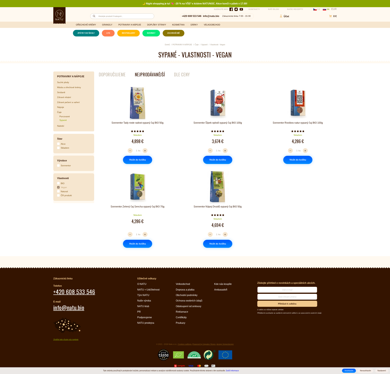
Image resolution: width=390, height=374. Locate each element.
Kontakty (254, 9)
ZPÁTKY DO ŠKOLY (86, 33)
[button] (331, 16)
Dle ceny (182, 74)
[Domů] (59, 15)
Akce (63, 144)
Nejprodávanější (150, 74)
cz (319, 9)
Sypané (63, 120)
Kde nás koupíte (223, 284)
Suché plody (63, 82)
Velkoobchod (183, 284)
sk (328, 9)
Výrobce (62, 160)
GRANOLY (107, 24)
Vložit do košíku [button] (137, 160)
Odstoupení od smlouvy (188, 306)
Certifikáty (181, 317)
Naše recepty (295, 9)
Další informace (232, 371)
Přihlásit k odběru (287, 304)
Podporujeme (144, 317)
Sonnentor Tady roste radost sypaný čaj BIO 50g (137, 122)
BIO (62, 183)
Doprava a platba (185, 289)
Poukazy (180, 323)
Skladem (65, 148)
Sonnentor (66, 165)
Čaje (59, 112)
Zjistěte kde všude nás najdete (65, 339)
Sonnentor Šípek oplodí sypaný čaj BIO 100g (217, 122)
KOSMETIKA (178, 24)
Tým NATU (143, 295)
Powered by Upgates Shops (204, 344)
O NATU (141, 284)
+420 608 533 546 (191, 16)
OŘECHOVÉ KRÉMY (86, 24)
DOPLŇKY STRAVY (156, 24)
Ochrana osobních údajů (189, 300)
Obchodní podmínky (186, 295)
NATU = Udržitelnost (148, 289)
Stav (59, 138)
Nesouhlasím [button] (365, 371)
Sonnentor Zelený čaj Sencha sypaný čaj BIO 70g (137, 206)
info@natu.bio (211, 16)
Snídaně (61, 92)
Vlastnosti (63, 178)
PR (139, 311)
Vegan (64, 187)
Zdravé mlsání (64, 97)
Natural (64, 191)
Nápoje (60, 107)
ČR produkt (66, 195)
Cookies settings (184, 344)
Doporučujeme (112, 74)
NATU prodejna (145, 323)
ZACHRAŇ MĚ (173, 33)
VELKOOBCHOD (212, 24)
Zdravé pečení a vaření (68, 102)
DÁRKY (194, 24)
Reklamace (182, 311)
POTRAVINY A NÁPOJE (129, 24)
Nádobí (60, 126)
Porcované (64, 116)
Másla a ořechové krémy (69, 87)
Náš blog (273, 9)
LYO (108, 33)
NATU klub (143, 306)
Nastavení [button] (382, 371)
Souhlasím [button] (348, 371)
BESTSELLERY (128, 33)
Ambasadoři (220, 289)
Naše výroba (144, 300)
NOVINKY (151, 33)
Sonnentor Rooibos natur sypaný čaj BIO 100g (298, 122)
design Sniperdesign (225, 344)
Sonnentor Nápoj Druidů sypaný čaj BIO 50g (218, 206)
